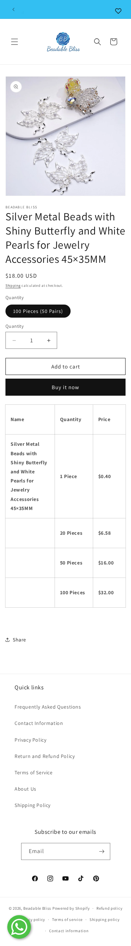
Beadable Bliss (37, 908)
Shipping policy (105, 919)
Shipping (13, 285)
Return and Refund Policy (45, 756)
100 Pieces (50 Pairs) (38, 311)
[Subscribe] (102, 851)
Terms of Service (34, 772)
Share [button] (19, 639)
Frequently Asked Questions (48, 707)
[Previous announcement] (13, 9)
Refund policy (109, 908)
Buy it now (65, 387)
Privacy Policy (30, 740)
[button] (15, 42)
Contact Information (39, 723)
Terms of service (67, 919)
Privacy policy (31, 919)
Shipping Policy (33, 805)
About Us (25, 789)
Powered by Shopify (71, 908)
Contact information (68, 930)
